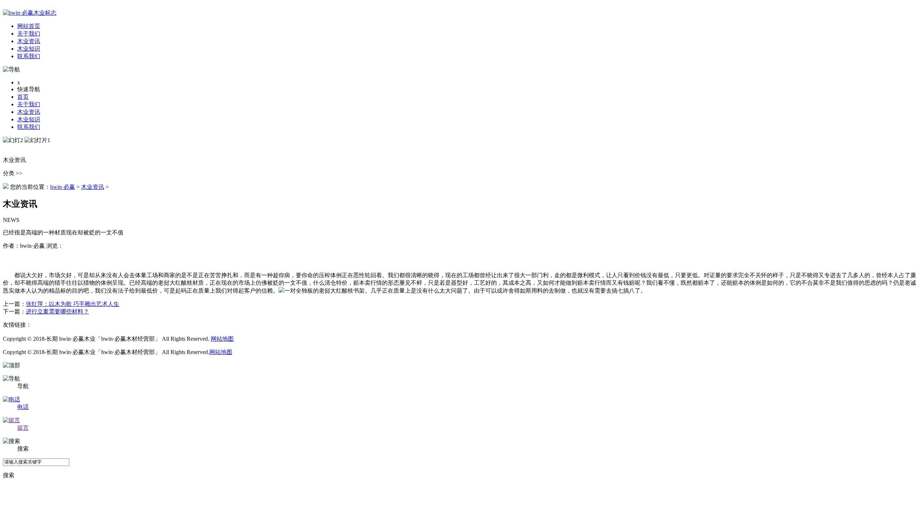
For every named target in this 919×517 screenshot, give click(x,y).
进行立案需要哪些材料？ (57, 311)
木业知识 (28, 119)
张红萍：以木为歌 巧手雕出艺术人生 (72, 304)
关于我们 (28, 104)
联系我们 (28, 127)
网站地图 (222, 339)
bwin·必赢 (62, 187)
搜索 (8, 475)
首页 (23, 97)
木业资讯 (28, 112)
